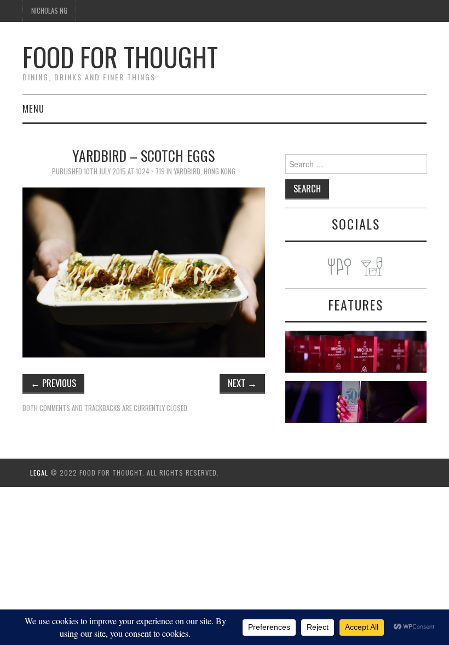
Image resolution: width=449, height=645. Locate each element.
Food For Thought (120, 56)
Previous (53, 383)
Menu (33, 108)
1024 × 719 (150, 171)
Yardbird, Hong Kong (204, 171)
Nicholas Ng (49, 10)
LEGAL (39, 472)
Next (242, 383)
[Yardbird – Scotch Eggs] (143, 271)
